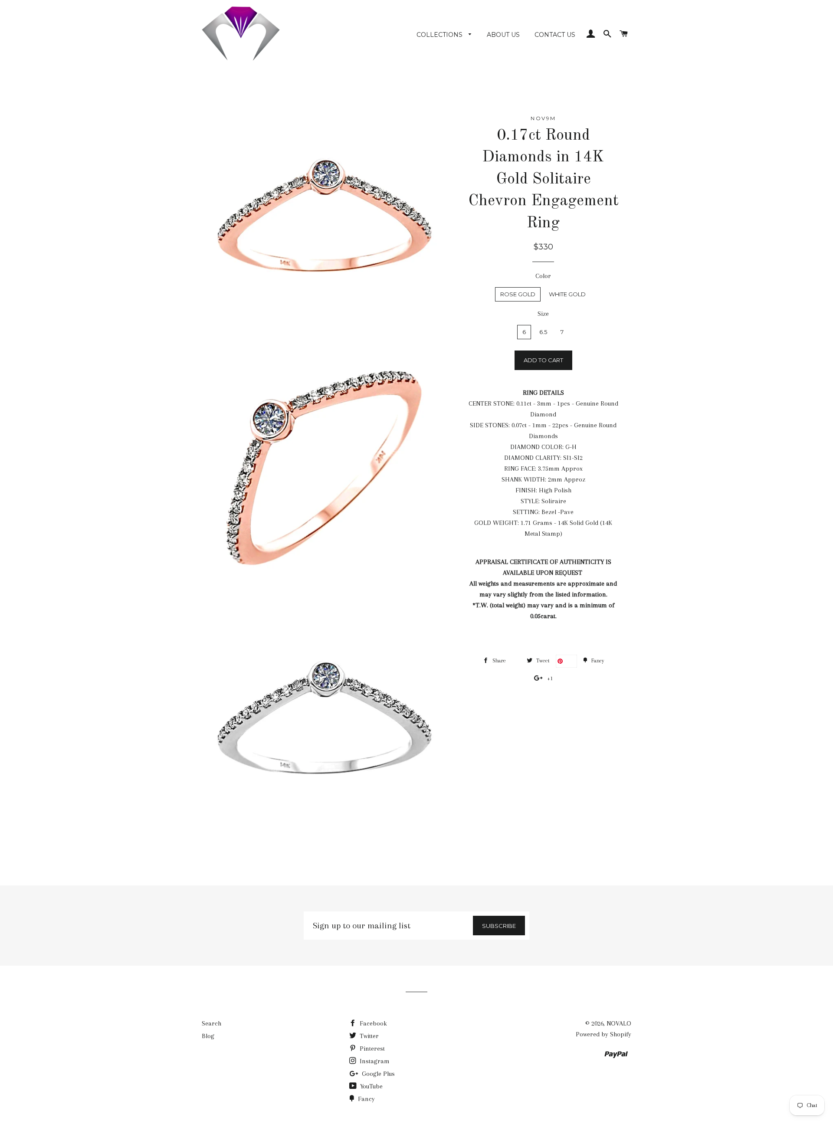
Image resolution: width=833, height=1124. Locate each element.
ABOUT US (503, 35)
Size (543, 314)
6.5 (543, 331)
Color (543, 276)
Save (569, 661)
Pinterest (371, 1048)
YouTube (370, 1086)
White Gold (567, 294)
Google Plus (377, 1074)
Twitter (368, 1036)
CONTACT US (555, 35)
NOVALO (619, 1023)
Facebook (372, 1023)
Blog (208, 1036)
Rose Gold (517, 294)
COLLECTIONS (440, 35)
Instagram (374, 1061)
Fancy (365, 1099)
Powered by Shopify (603, 1034)
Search (211, 1023)
